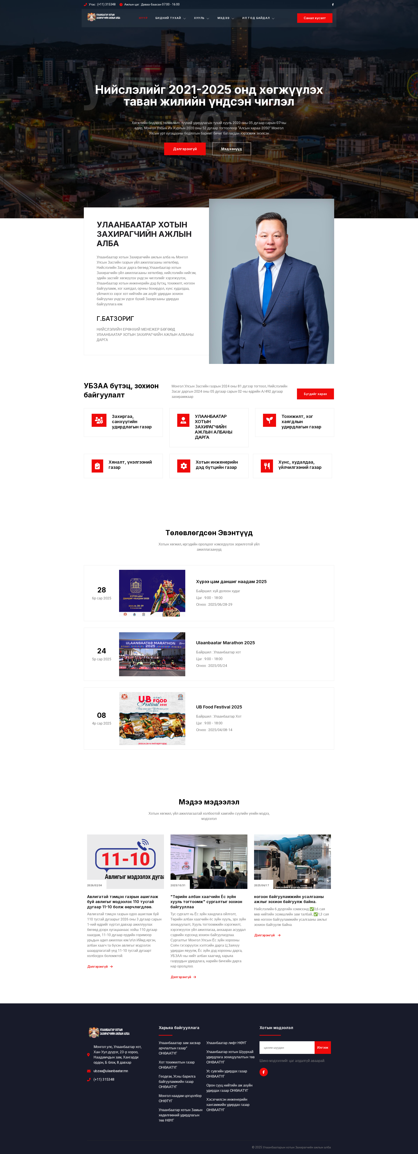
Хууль (199, 18)
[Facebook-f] (264, 1072)
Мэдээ (223, 18)
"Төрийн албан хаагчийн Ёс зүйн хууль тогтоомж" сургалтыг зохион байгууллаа (206, 901)
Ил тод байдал (256, 18)
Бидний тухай (168, 18)
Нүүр (143, 18)
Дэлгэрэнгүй (97, 966)
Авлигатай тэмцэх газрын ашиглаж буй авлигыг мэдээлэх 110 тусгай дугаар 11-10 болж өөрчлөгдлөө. (122, 901)
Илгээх (322, 1047)
